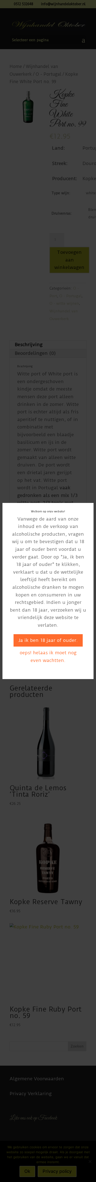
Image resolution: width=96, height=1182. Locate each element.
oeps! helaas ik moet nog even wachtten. (48, 656)
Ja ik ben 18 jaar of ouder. (48, 640)
